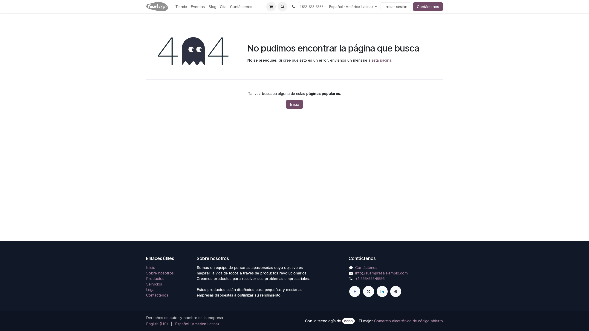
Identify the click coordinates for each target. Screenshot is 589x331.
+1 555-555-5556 (370, 278)
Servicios (154, 284)
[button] (282, 6)
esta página (381, 60)
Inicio (294, 104)
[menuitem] (181, 6)
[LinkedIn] (382, 291)
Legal (150, 289)
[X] (368, 291)
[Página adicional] (395, 291)
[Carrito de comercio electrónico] (271, 6)
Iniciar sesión (395, 6)
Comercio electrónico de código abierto (408, 321)
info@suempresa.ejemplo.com (381, 273)
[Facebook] (354, 291)
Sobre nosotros (160, 273)
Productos (155, 278)
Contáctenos (428, 6)
